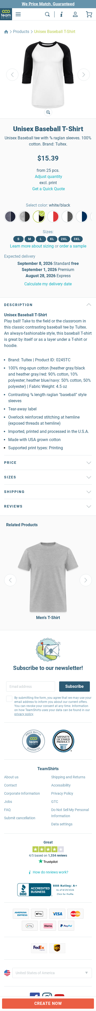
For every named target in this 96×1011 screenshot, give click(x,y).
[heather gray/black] (24, 216)
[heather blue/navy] (10, 216)
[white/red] (53, 216)
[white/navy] (82, 216)
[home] (6, 32)
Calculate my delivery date (48, 284)
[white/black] (39, 216)
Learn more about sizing (32, 246)
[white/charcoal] (67, 216)
